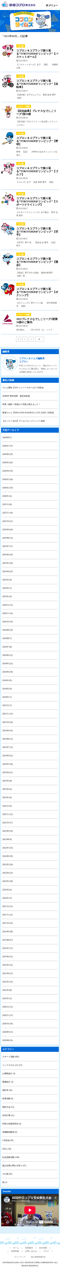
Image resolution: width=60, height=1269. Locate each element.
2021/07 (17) (7, 948)
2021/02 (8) (7, 990)
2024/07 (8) (7, 647)
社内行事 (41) (8, 1115)
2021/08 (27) (7, 940)
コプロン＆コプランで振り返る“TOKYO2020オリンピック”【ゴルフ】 (37, 171)
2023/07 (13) (7, 747)
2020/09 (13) (7, 1032)
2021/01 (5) (7, 998)
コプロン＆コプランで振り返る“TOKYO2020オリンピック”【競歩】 (37, 261)
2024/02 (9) (7, 689)
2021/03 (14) (7, 982)
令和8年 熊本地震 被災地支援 (16, 396)
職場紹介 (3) (7, 1082)
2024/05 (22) (7, 663)
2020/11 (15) (7, 1015)
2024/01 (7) (7, 697)
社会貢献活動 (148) (10, 1157)
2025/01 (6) (7, 596)
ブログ (46, 1251)
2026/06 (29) (7, 454)
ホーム (16, 1248)
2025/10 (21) (7, 521)
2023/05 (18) (7, 764)
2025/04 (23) (7, 571)
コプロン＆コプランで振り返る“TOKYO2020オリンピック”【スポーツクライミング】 (37, 201)
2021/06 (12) (7, 956)
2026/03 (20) (7, 479)
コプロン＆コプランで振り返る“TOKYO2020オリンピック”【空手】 (37, 231)
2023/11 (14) (7, 714)
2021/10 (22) (7, 923)
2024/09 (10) (7, 630)
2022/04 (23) (7, 873)
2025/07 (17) (7, 546)
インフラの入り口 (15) (12, 1065)
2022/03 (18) (7, 881)
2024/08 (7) (7, 638)
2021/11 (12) (7, 915)
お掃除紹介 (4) (8, 1073)
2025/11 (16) (7, 513)
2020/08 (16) (7, 1040)
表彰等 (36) (7, 1090)
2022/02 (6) (7, 890)
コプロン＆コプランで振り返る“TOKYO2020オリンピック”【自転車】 (37, 83)
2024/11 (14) (7, 613)
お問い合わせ (31, 1251)
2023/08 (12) (7, 739)
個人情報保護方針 (38, 1257)
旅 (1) (4, 1182)
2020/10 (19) (7, 1023)
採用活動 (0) (7, 1098)
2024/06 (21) (7, 655)
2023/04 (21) (7, 772)
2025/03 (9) (7, 580)
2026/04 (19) (7, 471)
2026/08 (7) (7, 437)
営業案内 (29, 1248)
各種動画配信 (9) (9, 1132)
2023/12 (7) (7, 705)
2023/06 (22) (7, 755)
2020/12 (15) (7, 1007)
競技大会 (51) (8, 1107)
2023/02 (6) (7, 789)
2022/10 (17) (7, 822)
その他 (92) (7, 1174)
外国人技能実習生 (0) (11, 1124)
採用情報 (15, 1251)
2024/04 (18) (7, 672)
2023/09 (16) (7, 730)
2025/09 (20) (7, 529)
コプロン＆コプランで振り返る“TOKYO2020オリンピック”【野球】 (37, 141)
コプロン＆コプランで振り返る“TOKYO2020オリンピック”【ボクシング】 (37, 292)
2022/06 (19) (7, 856)
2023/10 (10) (7, 722)
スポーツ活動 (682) (10, 1056)
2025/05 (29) (7, 563)
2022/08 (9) (7, 839)
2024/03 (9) (7, 680)
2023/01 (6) (7, 797)
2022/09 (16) (7, 831)
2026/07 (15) (7, 446)
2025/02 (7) (7, 588)
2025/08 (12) (7, 538)
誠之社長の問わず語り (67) (14, 1165)
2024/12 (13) (7, 605)
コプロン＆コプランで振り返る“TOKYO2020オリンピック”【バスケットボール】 (37, 53)
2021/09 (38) (7, 931)
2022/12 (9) (7, 806)
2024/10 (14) (7, 621)
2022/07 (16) (7, 848)
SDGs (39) (6, 1149)
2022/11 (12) (7, 814)
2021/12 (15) (7, 906)
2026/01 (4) (7, 496)
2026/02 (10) (7, 488)
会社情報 (43, 1248)
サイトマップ (20, 1257)
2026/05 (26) (7, 462)
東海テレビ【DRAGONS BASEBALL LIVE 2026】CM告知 (28, 412)
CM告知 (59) (7, 1140)
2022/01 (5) (7, 898)
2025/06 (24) (7, 554)
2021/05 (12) (7, 965)
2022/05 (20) (7, 864)
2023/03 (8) (7, 781)
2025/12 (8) (7, 504)
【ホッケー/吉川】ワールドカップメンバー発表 (23, 421)
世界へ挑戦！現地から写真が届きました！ (21, 404)
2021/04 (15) (7, 973)
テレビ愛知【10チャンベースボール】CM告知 (23, 387)
